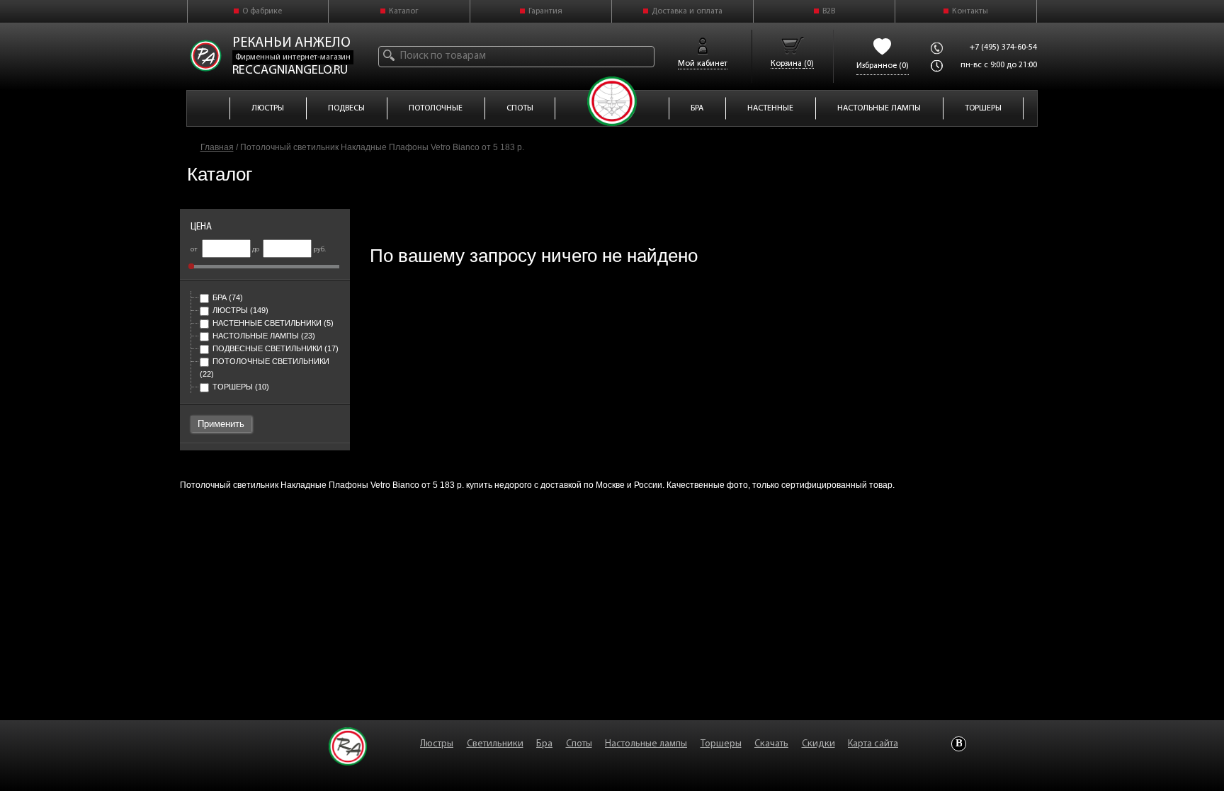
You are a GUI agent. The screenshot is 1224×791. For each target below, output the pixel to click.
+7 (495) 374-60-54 (1003, 47)
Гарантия (545, 11)
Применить (221, 424)
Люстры (240, 310)
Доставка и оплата (687, 11)
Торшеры (240, 386)
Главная (217, 147)
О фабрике (262, 11)
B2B (828, 11)
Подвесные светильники (275, 348)
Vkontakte (958, 743)
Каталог (404, 11)
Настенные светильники (273, 323)
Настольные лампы (263, 335)
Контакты (970, 11)
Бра (227, 297)
